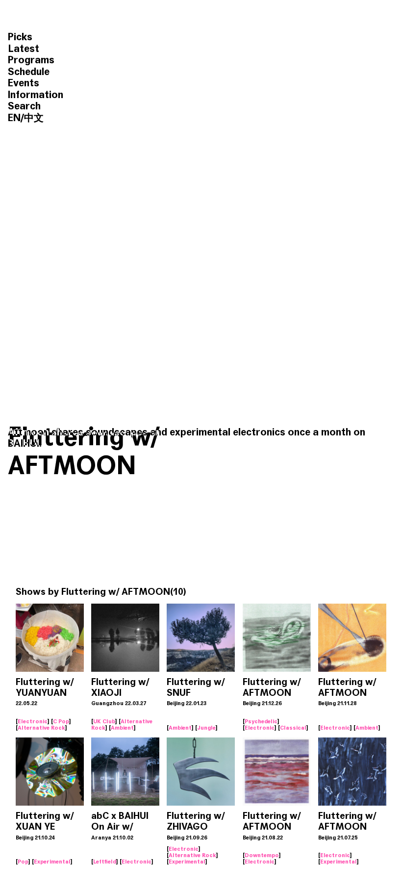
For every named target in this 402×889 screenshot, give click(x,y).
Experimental (52, 861)
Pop (23, 861)
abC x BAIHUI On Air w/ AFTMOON (120, 826)
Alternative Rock (41, 727)
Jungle (206, 727)
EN (14, 118)
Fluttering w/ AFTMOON (272, 687)
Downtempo (262, 855)
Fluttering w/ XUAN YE (45, 821)
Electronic (33, 721)
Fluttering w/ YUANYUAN (45, 687)
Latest (23, 49)
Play (50, 631)
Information (35, 95)
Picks (20, 37)
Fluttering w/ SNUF (196, 687)
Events (23, 83)
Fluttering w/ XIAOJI (120, 687)
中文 (34, 118)
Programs (31, 60)
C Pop (61, 721)
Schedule (29, 72)
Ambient (122, 727)
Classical (293, 727)
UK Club (104, 721)
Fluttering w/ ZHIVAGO (196, 821)
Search (24, 106)
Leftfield (104, 861)
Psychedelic (261, 721)
